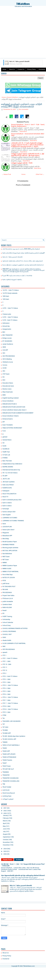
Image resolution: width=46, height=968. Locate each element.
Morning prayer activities (10, 547)
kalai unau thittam (8, 485)
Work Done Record (8, 793)
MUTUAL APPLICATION (9, 550)
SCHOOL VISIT (7, 634)
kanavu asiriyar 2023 (8, 511)
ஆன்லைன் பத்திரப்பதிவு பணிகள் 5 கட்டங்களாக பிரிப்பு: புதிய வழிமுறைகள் (22, 261)
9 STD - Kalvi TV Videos (9, 320)
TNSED (4, 748)
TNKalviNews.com (29, 966)
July (4, 831)
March (5, 821)
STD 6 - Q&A (6, 694)
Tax (3, 718)
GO (3, 443)
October (5, 839)
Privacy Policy (31, 69)
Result (4, 610)
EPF (3, 422)
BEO (3, 332)
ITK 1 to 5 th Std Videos (9, 473)
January (5, 815)
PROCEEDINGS (7, 592)
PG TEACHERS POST (8, 586)
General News (6, 440)
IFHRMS (5, 458)
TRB (3, 784)
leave (4, 523)
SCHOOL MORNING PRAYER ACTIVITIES (15, 628)
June (4, 829)
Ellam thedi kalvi (7, 392)
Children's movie (7, 362)
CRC (3, 371)
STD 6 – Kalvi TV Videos (10, 697)
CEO (3, 353)
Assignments (6, 329)
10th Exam (5, 296)
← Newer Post (6, 174)
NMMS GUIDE (6, 568)
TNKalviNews (23, 4)
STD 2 (4, 673)
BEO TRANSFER (7, 335)
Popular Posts (7, 859)
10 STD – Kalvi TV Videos (10, 290)
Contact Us (21, 69)
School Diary (6, 625)
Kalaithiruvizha (7, 488)
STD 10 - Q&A (6, 664)
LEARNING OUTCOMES (9, 517)
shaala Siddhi (6, 640)
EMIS (4, 395)
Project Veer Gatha (8, 595)
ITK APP (4, 476)
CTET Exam (5, 374)
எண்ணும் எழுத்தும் (8, 799)
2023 (5, 813)
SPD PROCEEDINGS (8, 649)
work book (5, 790)
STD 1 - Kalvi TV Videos (9, 658)
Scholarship (6, 619)
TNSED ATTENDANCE (9, 757)
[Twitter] (22, 117)
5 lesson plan (6, 314)
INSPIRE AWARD (7, 467)
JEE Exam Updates (8, 482)
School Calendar (7, 622)
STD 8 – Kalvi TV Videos (10, 709)
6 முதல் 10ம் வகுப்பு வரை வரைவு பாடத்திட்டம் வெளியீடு (17, 275)
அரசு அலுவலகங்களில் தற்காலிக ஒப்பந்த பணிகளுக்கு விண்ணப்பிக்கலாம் (23, 875)
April (4, 823)
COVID (4, 368)
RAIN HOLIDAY (7, 607)
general (4, 437)
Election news (6, 389)
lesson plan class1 (8, 529)
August (5, 834)
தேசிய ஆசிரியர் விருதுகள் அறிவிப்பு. (12, 279)
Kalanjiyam (5, 491)
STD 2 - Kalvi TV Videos (9, 676)
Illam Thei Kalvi (7, 461)
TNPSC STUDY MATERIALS (11, 745)
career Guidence (7, 344)
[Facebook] (16, 117)
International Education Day (11, 470)
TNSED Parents (7, 760)
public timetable (7, 601)
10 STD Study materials (9, 293)
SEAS (4, 637)
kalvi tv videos (7, 506)
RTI (3, 613)
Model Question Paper (9, 541)
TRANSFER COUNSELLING (10, 781)
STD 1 (4, 655)
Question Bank (7, 604)
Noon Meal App (7, 574)
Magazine (5, 532)
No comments (23, 109)
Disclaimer (5, 959)
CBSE (4, 347)
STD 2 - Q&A (6, 679)
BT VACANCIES (7, 341)
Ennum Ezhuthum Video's (10, 416)
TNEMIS (4, 742)
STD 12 (4, 670)
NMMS (4, 562)
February (5, 818)
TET (3, 724)
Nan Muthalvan (7, 553)
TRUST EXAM (6, 787)
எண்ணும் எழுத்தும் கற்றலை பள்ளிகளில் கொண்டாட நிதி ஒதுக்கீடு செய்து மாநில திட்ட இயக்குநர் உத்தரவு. (27, 154)
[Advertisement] (23, 35)
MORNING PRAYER (8, 544)
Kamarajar (5, 508)
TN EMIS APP (6, 733)
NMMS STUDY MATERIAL (10, 571)
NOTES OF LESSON (8, 577)
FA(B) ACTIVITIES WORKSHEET (12, 428)
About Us (12, 69)
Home (4, 69)
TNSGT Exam (6, 766)
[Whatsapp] (11, 117)
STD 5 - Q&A (6, 691)
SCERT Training (7, 616)
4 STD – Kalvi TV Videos (10, 308)
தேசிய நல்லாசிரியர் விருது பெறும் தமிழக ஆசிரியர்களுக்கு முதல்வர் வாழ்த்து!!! (23, 253)
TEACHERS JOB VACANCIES (11, 721)
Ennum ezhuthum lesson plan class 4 (14, 410)
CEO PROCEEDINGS (8, 356)
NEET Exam (6, 556)
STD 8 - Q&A (6, 706)
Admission (5, 323)
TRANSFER (5, 775)
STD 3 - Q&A (6, 682)
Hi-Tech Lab (6, 455)
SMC (3, 646)
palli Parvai (5, 583)
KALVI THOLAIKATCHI (9, 494)
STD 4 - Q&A (6, 688)
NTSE (4, 580)
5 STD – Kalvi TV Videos (10, 317)
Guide (4, 446)
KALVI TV (5, 497)
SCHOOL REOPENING (9, 631)
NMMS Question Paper (9, 565)
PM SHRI (5, 589)
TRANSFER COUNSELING (10, 778)
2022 (5, 810)
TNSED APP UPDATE (8, 754)
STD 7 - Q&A (6, 700)
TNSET (4, 763)
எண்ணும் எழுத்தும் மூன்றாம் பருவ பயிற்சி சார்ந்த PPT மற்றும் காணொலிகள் (21, 105)
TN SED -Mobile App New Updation (13, 736)
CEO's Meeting (7, 359)
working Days (6, 796)
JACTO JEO (6, 479)
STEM (4, 715)
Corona (4, 365)
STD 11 (4, 667)
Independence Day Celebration (12, 464)
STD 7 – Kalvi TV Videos (10, 703)
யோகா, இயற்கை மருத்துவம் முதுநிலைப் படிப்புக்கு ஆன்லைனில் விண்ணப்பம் (23, 265)
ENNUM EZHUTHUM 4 (9, 404)
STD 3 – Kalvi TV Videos (10, 685)
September (6, 837)
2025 (5, 851)
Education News (7, 383)
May (4, 826)
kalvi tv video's (7, 503)
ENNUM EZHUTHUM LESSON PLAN (13, 407)
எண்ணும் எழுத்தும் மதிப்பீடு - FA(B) (21, 163)
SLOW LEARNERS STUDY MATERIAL (14, 643)
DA (3, 377)
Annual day (6, 326)
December (6, 845)
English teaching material (10, 398)
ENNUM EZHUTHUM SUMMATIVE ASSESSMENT (17, 413)
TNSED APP (6, 751)
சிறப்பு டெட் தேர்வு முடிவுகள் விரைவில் (12, 257)
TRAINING (5, 772)
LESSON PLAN (7, 526)
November (6, 842)
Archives (19, 859)
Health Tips (6, 452)
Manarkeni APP (7, 535)
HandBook (5, 449)
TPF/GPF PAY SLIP (8, 769)
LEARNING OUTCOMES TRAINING (13, 520)
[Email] (27, 117)
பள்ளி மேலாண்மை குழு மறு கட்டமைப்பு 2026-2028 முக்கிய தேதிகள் (21, 249)
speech (4, 652)
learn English (6, 514)
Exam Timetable (7, 425)
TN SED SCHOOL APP (9, 739)
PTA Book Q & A (7, 598)
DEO (3, 380)
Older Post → (40, 174)
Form (4, 431)
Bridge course (7, 338)
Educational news (8, 386)
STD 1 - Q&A (6, 661)
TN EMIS (5, 730)
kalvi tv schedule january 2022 (11, 500)
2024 (5, 848)
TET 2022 (5, 727)
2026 (5, 854)
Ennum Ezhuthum (12, 97)
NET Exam (5, 559)
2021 (5, 808)
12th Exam (5, 299)
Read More (23, 131)
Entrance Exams (7, 419)
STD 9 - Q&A (6, 712)
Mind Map (5, 538)
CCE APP (5, 350)
